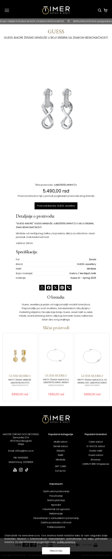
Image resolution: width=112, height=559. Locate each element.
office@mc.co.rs (24, 450)
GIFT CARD (60, 466)
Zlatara (60, 450)
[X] (55, 287)
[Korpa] (105, 10)
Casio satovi (96, 441)
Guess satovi (95, 455)
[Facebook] (48, 287)
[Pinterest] (62, 287)
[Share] (42, 287)
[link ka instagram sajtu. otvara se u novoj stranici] (21, 471)
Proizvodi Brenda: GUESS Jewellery (56, 205)
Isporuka (56, 504)
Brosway (95, 459)
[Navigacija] (7, 10)
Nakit (60, 455)
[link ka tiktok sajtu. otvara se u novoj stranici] (26, 471)
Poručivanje (56, 496)
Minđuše (60, 459)
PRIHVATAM (56, 551)
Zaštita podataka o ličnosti (56, 522)
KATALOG (60, 471)
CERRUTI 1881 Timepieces (95, 464)
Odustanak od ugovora (56, 509)
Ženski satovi (60, 446)
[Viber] (69, 287)
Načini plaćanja (56, 500)
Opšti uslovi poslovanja (56, 491)
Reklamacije (56, 513)
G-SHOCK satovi (95, 446)
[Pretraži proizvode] (100, 10)
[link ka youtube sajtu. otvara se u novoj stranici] (15, 471)
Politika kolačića (56, 527)
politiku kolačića (66, 542)
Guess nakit (95, 450)
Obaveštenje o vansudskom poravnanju (56, 518)
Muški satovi (60, 441)
